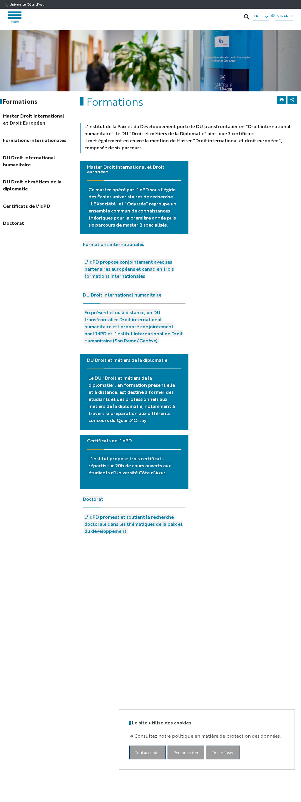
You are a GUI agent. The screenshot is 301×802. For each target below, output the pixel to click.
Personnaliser (186, 752)
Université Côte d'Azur (28, 4)
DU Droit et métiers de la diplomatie (127, 360)
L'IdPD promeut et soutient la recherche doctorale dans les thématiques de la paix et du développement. (133, 524)
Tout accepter (147, 752)
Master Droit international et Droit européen (125, 169)
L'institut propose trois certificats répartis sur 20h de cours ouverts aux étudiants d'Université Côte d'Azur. (129, 465)
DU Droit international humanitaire (122, 295)
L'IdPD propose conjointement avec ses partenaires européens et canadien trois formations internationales (129, 269)
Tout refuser (223, 752)
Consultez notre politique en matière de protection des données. (207, 736)
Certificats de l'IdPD (109, 440)
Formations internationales (113, 244)
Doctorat (93, 499)
